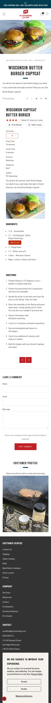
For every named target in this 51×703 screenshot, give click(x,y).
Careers (6, 602)
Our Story (6, 592)
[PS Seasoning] (26, 14)
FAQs (5, 563)
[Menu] (4, 14)
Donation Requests (10, 611)
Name (5, 384)
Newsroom (7, 597)
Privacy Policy (36, 674)
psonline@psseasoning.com (14, 631)
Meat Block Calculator (12, 568)
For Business (8, 606)
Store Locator (8, 573)
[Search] (47, 13)
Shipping (6, 554)
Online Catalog (9, 559)
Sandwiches (40, 60)
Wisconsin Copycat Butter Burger (21, 112)
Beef (31, 60)
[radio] (7, 120)
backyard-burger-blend (16, 60)
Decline (24, 689)
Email (5, 396)
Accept (24, 681)
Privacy (5, 577)
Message (6, 409)
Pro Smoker (7, 616)
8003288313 (8, 636)
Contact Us (7, 549)
